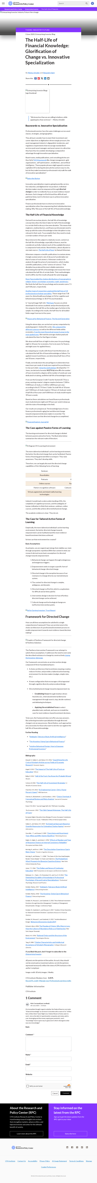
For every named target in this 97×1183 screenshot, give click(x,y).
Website (29, 1074)
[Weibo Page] (82, 1147)
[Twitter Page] (77, 1147)
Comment (29, 1035)
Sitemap (89, 1161)
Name (28, 1055)
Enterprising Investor (32, 9)
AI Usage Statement (59, 1161)
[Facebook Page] (72, 1147)
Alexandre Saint (49, 73)
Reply (28, 1027)
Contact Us (22, 1161)
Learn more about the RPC (26, 1134)
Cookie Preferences (48, 1167)
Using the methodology (47, 368)
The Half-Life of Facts (46, 250)
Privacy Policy (45, 1161)
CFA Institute (10, 1161)
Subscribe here (70, 1134)
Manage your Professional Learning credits (55, 981)
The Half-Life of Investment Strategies (50, 783)
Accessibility (32, 1161)
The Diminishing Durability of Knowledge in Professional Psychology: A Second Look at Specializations (47, 877)
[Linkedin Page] (67, 1147)
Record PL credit (32, 981)
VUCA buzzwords (40, 160)
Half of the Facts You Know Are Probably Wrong (53, 776)
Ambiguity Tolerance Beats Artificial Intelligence (47, 737)
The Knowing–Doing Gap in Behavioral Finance (47, 741)
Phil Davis (50, 303)
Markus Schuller (34, 73)
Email (28, 1064)
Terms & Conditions (76, 1161)
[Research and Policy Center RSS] (87, 1147)
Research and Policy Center (13, 9)
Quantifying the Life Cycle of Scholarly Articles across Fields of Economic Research (47, 762)
